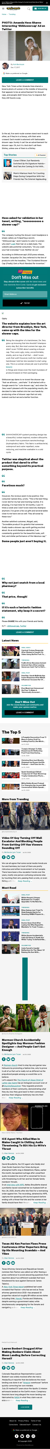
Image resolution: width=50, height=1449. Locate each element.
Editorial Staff (25, 1425)
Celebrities (26, 685)
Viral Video (25, 647)
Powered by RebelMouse (25, 1445)
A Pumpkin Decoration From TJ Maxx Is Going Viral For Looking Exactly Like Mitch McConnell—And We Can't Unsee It (33, 741)
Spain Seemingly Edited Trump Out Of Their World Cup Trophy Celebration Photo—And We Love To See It (33, 775)
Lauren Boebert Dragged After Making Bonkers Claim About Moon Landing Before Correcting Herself (24, 1353)
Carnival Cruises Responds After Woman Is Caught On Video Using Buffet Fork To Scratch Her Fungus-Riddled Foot (33, 654)
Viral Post (25, 673)
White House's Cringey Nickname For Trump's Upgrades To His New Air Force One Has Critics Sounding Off (31, 902)
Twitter (23, 626)
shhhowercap (13, 626)
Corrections (13, 1425)
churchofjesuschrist (12, 1086)
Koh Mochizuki (18, 64)
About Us (12, 1421)
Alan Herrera (9, 1153)
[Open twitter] (22, 1436)
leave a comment (25, 80)
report (14, 1287)
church (14, 1065)
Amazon (26, 1382)
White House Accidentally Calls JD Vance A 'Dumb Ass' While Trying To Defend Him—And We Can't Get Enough (33, 939)
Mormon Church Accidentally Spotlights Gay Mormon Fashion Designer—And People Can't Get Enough (23, 1044)
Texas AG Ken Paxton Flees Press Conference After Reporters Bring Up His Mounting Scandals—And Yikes (24, 1248)
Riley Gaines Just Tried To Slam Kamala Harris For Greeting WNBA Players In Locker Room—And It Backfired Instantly (32, 914)
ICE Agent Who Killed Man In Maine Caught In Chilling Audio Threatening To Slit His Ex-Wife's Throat (24, 1143)
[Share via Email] (13, 857)
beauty (9, 367)
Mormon (7, 1065)
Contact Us (36, 1425)
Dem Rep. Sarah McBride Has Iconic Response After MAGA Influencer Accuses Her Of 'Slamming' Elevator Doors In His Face (33, 680)
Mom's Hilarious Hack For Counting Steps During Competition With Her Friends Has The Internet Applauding (29, 176)
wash (13, 244)
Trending (12, 14)
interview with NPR (15, 1185)
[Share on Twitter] (8, 857)
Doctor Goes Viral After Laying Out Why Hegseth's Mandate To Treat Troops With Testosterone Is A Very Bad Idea (33, 927)
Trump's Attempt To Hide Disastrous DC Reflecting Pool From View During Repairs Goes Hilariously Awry (33, 752)
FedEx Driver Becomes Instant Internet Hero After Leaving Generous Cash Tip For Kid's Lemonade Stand (33, 666)
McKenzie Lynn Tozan (12, 852)
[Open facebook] (16, 1436)
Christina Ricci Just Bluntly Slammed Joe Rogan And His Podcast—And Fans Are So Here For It (33, 763)
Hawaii (19, 1298)
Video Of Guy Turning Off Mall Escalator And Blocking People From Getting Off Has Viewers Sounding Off (22, 842)
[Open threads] (28, 1436)
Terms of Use (36, 1421)
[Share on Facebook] (4, 857)
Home (4, 14)
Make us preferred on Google (16, 73)
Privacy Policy (23, 1421)
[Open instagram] (33, 1436)
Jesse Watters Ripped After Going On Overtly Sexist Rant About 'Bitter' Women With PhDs (22, 2)
